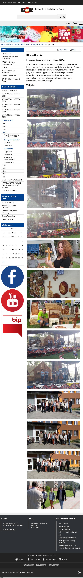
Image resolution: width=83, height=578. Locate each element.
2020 (4, 171)
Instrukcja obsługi (64, 529)
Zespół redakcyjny (9, 529)
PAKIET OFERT (9, 162)
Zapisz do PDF (63, 50)
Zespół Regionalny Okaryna (9, 206)
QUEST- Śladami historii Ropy (11, 80)
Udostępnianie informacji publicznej (67, 541)
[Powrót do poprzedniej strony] (79, 50)
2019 (4, 168)
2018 (4, 165)
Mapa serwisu (22, 2)
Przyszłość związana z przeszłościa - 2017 (11, 136)
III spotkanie (8, 149)
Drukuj (74, 50)
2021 (4, 174)
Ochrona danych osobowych (68, 532)
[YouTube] (12, 311)
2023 (4, 177)
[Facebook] (12, 287)
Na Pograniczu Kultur (12, 140)
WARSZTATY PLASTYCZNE (12, 180)
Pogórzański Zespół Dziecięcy (9, 212)
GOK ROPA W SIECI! (9, 190)
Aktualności (6, 53)
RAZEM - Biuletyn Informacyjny (8, 63)
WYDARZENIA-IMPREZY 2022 (11, 116)
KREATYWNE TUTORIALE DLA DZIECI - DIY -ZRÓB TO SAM (11, 185)
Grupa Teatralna (8, 216)
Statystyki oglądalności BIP (67, 545)
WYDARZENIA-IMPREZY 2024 (11, 105)
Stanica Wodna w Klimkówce (8, 71)
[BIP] (12, 337)
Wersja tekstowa (32, 2)
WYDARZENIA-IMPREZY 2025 (11, 100)
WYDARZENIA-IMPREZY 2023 (11, 111)
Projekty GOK (7, 120)
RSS (60, 535)
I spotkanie (7, 143)
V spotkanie (8, 154)
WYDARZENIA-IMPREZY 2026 (11, 95)
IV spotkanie (8, 152)
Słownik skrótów (64, 526)
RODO (4, 67)
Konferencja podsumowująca (9, 158)
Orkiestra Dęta (7, 219)
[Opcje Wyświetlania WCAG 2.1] (64, 16)
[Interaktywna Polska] (79, 572)
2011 (4, 123)
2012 (4, 126)
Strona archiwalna (9, 76)
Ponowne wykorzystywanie (67, 538)
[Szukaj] (59, 16)
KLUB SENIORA (8, 202)
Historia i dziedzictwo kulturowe (10, 58)
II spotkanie (8, 146)
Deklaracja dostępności (9, 2)
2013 (4, 129)
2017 (4, 132)
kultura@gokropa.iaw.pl (15, 525)
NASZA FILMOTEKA (9, 90)
